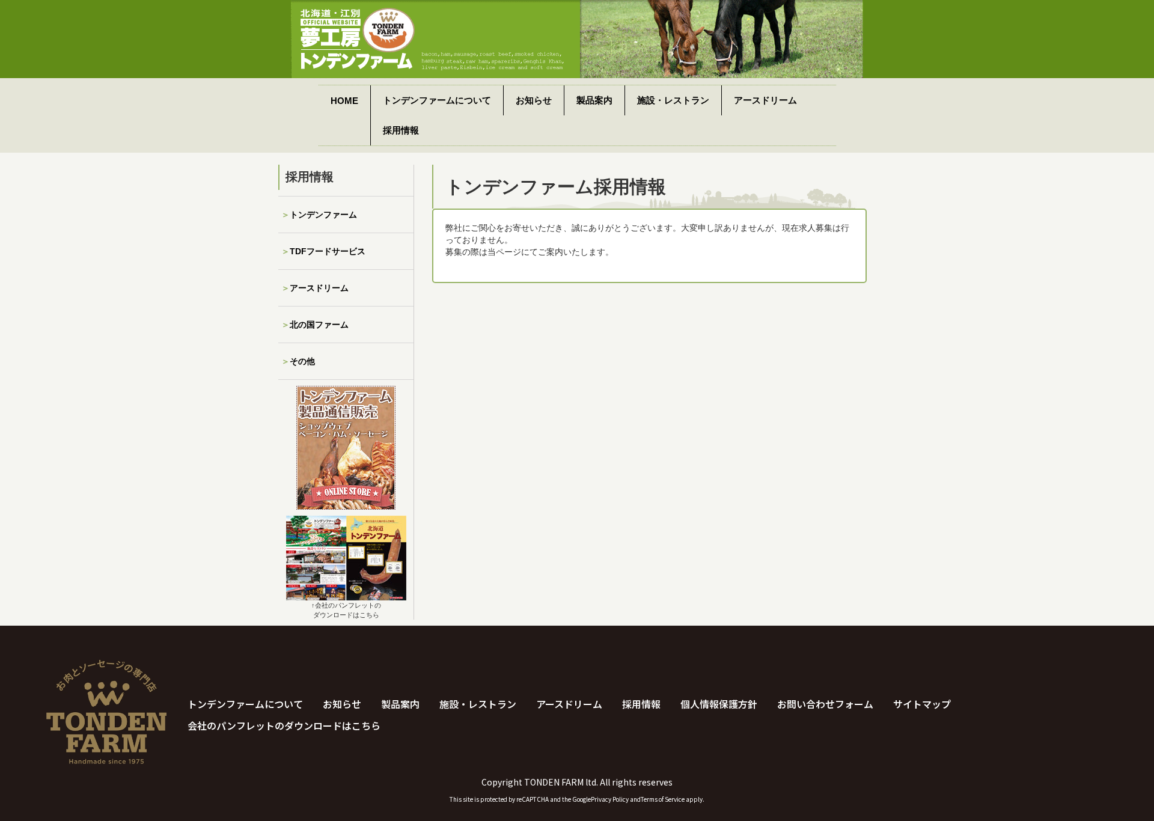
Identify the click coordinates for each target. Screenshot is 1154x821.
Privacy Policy (610, 799)
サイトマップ (922, 704)
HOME (344, 101)
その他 (302, 361)
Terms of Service (663, 799)
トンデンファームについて (437, 100)
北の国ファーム (319, 324)
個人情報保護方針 (718, 704)
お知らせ (534, 100)
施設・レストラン (673, 100)
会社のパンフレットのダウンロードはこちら (284, 725)
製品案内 (594, 100)
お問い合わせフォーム (825, 704)
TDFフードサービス (327, 251)
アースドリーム (765, 100)
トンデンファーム (323, 214)
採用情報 (401, 130)
